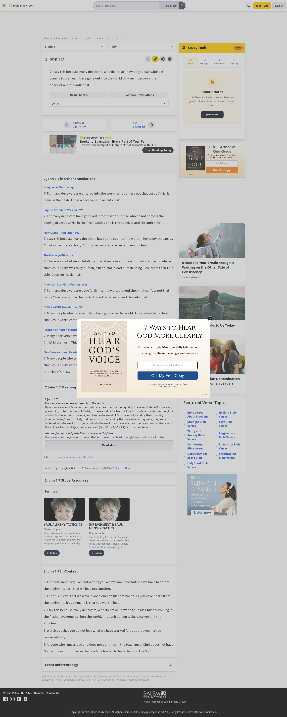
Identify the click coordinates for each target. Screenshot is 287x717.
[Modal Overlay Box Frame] (143, 358)
